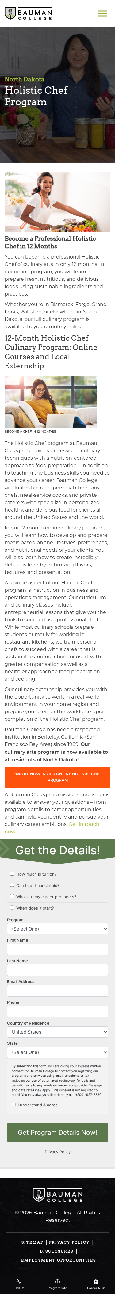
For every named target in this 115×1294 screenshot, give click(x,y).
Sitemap (32, 1242)
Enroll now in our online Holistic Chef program (57, 777)
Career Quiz (96, 1288)
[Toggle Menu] (102, 13)
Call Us (19, 1288)
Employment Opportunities (58, 1260)
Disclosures (56, 1251)
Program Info (57, 1288)
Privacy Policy (69, 1242)
